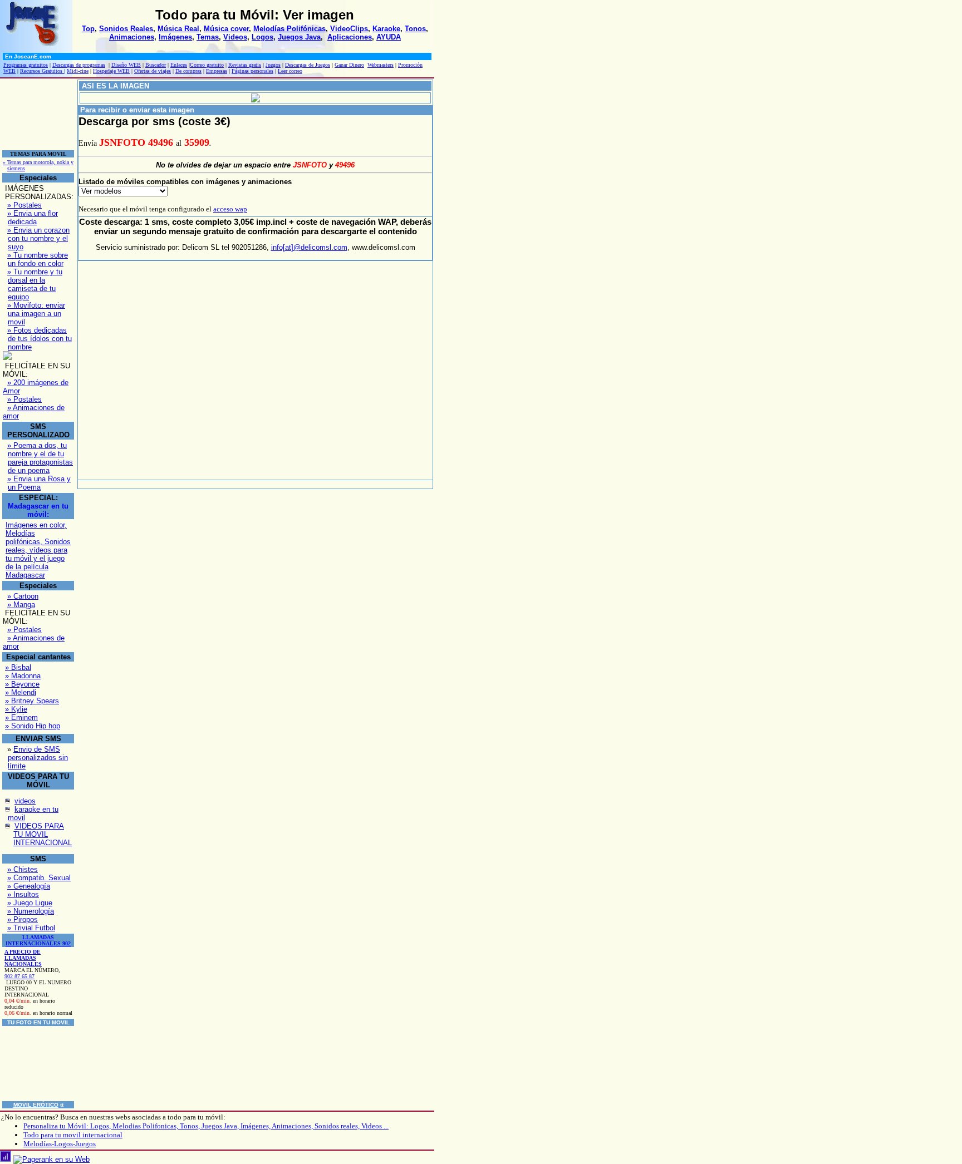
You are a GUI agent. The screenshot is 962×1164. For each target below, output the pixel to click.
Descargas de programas (78, 65)
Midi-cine (78, 71)
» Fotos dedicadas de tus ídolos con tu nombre (39, 338)
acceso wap (230, 209)
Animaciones (131, 37)
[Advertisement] (36, 114)
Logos (262, 37)
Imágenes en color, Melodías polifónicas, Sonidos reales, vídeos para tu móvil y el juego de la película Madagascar (38, 550)
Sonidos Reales (126, 28)
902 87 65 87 (19, 976)
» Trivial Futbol (31, 928)
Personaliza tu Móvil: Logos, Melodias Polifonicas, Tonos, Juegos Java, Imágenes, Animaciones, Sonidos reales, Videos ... (206, 1126)
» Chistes (22, 869)
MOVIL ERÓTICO (35, 1105)
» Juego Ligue (29, 903)
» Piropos (22, 919)
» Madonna (23, 676)
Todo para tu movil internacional (72, 1135)
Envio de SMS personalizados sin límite (38, 757)
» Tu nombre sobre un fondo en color (37, 259)
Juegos (273, 65)
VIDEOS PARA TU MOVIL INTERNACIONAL (42, 834)
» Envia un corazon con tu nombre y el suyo (38, 238)
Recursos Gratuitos (42, 71)
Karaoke (386, 28)
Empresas (216, 71)
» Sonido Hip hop (32, 726)
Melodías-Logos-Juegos (59, 1144)
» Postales (24, 205)
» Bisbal (18, 667)
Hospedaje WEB (111, 71)
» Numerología (30, 911)
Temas (208, 37)
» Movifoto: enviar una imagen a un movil (36, 313)
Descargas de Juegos (307, 65)
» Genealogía (28, 886)
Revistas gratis (244, 65)
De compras (188, 71)
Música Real (178, 28)
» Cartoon (22, 596)
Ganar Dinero (349, 65)
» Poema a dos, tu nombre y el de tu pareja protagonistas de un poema (40, 458)
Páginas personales (252, 71)
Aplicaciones (349, 37)
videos (25, 801)
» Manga (21, 604)
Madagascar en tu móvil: (38, 510)
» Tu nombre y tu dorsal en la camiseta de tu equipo (34, 284)
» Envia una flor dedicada (32, 217)
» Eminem (21, 717)
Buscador (155, 65)
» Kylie (16, 709)
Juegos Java (299, 37)
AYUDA (388, 37)
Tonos (415, 28)
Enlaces (178, 65)
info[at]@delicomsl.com (309, 247)
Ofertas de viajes (152, 71)
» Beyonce (22, 684)
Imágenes (175, 37)
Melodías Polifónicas (289, 28)
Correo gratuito (207, 65)
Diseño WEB (126, 65)
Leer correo (290, 71)
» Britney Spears (32, 701)
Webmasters (380, 65)
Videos (235, 37)
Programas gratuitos (25, 65)
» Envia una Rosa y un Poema (39, 483)
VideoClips (349, 28)
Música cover (226, 28)
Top (88, 28)
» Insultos (23, 894)
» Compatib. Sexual (39, 878)
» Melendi (20, 692)
